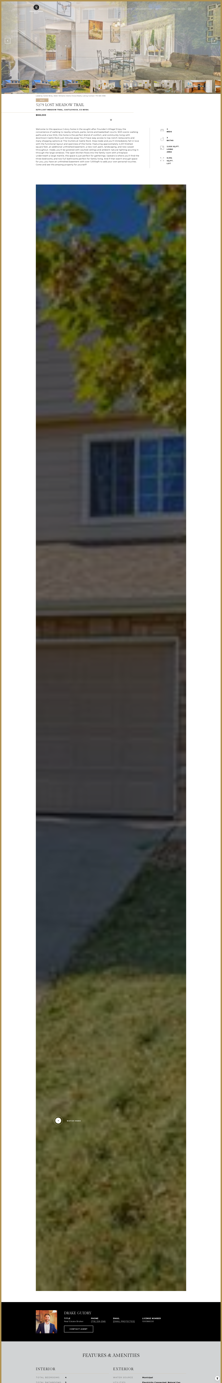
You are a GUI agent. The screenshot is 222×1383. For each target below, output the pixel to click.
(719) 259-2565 (98, 1321)
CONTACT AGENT (79, 1329)
